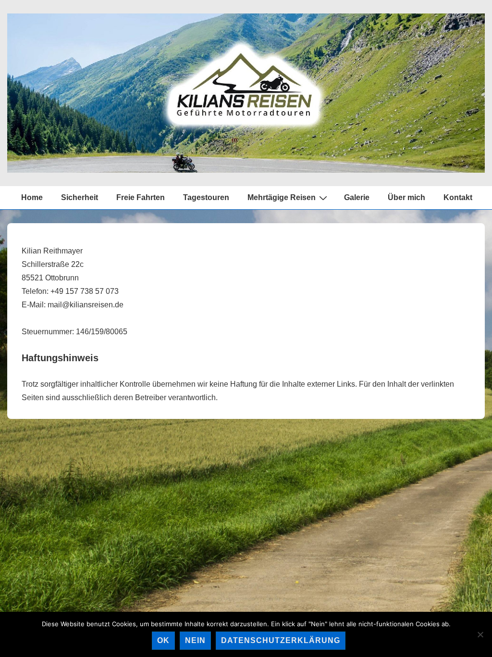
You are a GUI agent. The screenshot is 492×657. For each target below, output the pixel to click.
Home (32, 197)
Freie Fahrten (140, 197)
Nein (195, 640)
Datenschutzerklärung (280, 640)
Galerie (356, 197)
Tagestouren (206, 197)
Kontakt (457, 197)
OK (163, 640)
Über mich (406, 197)
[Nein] (480, 634)
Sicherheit (79, 197)
